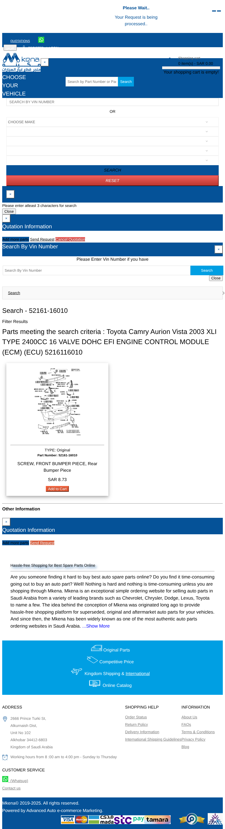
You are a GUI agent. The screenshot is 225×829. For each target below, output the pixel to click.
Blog (185, 746)
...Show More (96, 626)
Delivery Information (142, 732)
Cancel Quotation (70, 239)
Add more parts (15, 239)
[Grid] (219, 11)
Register (36, 48)
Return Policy (136, 724)
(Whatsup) (18, 781)
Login (53, 48)
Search (126, 82)
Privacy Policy (193, 739)
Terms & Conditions (198, 732)
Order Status (136, 717)
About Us (189, 717)
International (138, 673)
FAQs (186, 724)
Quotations (20, 41)
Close (9, 211)
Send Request (42, 239)
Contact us (11, 788)
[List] (214, 11)
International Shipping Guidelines (153, 739)
